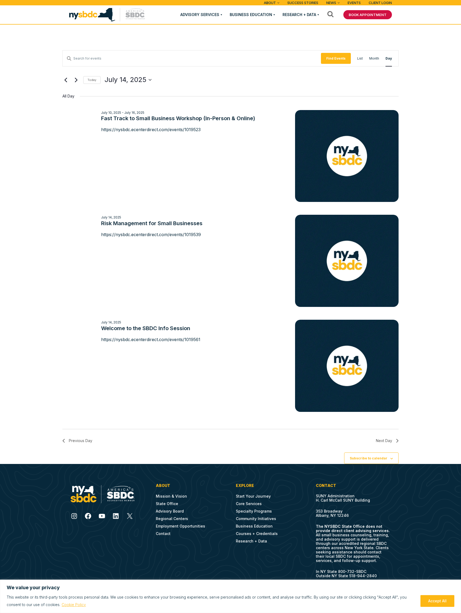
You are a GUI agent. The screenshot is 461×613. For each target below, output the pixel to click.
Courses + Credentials (257, 533)
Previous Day (80, 440)
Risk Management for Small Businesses (151, 223)
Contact (163, 533)
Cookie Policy (74, 604)
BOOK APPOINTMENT (368, 15)
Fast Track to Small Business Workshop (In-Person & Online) (178, 118)
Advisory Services (199, 14)
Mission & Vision (171, 496)
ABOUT (270, 3)
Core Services (249, 503)
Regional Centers (172, 518)
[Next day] (76, 80)
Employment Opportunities (180, 526)
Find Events (335, 58)
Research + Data (299, 14)
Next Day (384, 440)
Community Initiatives (256, 518)
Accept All (437, 601)
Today (92, 80)
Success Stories (302, 3)
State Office (167, 503)
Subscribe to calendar (368, 458)
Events (354, 3)
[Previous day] (65, 80)
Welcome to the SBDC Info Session (145, 328)
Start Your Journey (253, 496)
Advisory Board (170, 511)
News (331, 3)
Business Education (251, 14)
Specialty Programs (254, 511)
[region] (230, 596)
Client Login (380, 3)
